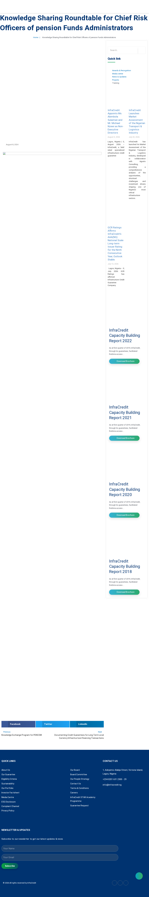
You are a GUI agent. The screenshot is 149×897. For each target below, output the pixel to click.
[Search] (142, 50)
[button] (18, 724)
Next (100, 732)
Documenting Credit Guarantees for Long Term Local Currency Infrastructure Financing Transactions (79, 736)
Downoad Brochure (125, 361)
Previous (6, 732)
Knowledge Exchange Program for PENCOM (21, 735)
